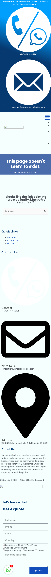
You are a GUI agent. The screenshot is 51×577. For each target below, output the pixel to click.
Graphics (29, 550)
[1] (8, 571)
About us (11, 237)
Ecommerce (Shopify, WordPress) (21, 545)
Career (10, 243)
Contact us (12, 240)
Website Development (16, 548)
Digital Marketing (13, 550)
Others (41, 550)
